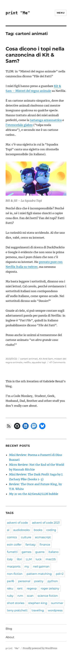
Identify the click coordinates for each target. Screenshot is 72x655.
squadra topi (39, 362)
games (26, 552)
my (26, 566)
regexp (32, 588)
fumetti (12, 552)
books (38, 530)
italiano (53, 552)
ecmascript (43, 537)
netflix (27, 362)
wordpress (55, 610)
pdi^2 (59, 573)
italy (10, 559)
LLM (29, 559)
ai (8, 530)
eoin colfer (14, 544)
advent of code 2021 (46, 522)
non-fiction (15, 573)
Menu (60, 12)
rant (20, 588)
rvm (20, 595)
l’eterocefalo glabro (19, 125)
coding (51, 530)
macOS (51, 559)
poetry (39, 581)
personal (24, 581)
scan (30, 595)
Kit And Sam (46, 358)
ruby (10, 595)
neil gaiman (41, 566)
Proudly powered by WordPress (40, 648)
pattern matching (39, 573)
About (10, 637)
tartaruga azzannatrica (46, 120)
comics (12, 537)
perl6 (10, 581)
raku (10, 588)
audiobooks (21, 530)
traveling (38, 610)
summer (57, 603)
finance (45, 544)
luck (39, 559)
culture (26, 537)
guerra (39, 552)
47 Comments (57, 362)
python (53, 581)
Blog (9, 628)
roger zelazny (50, 588)
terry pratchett (17, 610)
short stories (15, 603)
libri (19, 559)
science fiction (48, 595)
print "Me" (18, 13)
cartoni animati (29, 358)
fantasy (31, 544)
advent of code (17, 522)
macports (13, 566)
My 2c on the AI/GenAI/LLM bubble (33, 494)
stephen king (37, 603)
